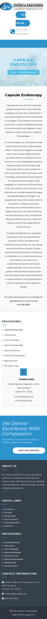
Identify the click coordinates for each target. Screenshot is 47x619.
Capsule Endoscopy (27, 72)
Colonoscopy (10, 334)
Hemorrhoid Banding (13, 345)
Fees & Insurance (11, 519)
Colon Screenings (11, 340)
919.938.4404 (22, 34)
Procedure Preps (11, 365)
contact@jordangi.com (16, 594)
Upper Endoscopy (12, 350)
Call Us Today (22, 30)
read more (7, 491)
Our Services (9, 509)
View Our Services (28, 450)
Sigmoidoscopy (11, 360)
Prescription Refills (11, 522)
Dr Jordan (8, 512)
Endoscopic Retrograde (14, 355)
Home (13, 72)
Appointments (10, 516)
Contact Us (8, 526)
